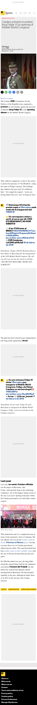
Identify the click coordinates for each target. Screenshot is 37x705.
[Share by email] (17, 92)
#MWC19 (10, 212)
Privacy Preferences (9, 699)
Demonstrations (14, 589)
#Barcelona (25, 207)
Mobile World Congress (28, 589)
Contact (4, 687)
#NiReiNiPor (13, 236)
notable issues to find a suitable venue (18, 551)
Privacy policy (7, 693)
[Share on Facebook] (13, 92)
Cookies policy (7, 696)
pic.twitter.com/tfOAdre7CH (20, 238)
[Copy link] (21, 92)
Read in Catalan (7, 98)
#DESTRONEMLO (21, 231)
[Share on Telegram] (10, 92)
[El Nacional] (3, 13)
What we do (5, 681)
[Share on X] (2, 92)
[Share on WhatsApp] (6, 92)
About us (4, 678)
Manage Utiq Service (9, 702)
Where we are (6, 684)
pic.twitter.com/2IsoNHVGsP (20, 394)
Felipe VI (3, 589)
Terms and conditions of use (12, 690)
